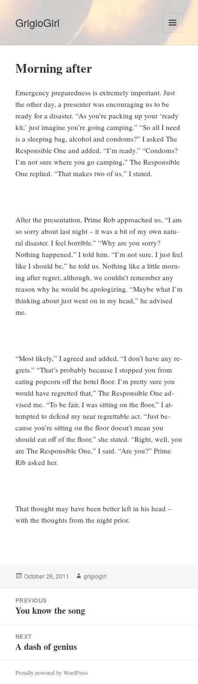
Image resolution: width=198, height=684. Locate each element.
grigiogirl (95, 576)
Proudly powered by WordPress (51, 672)
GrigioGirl (37, 22)
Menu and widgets (173, 32)
